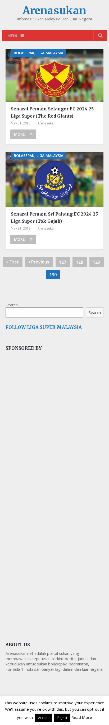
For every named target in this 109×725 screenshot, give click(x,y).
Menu (13, 35)
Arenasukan (54, 10)
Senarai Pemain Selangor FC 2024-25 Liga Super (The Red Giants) (52, 112)
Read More (81, 717)
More (19, 134)
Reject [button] (62, 717)
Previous (39, 262)
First (13, 262)
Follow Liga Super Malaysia (44, 327)
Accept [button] (43, 717)
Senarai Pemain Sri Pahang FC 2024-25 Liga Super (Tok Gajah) (54, 217)
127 (62, 262)
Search (12, 304)
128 (79, 262)
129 (96, 262)
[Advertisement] (45, 444)
